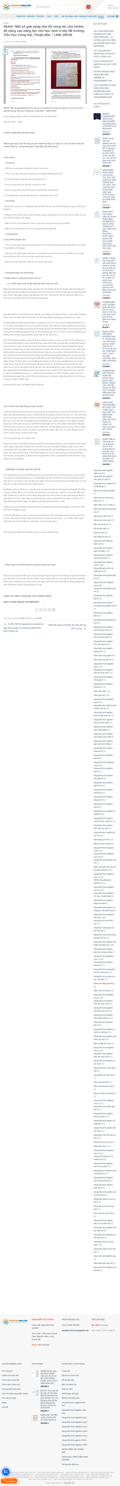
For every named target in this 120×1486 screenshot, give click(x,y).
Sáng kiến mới (69, 1483)
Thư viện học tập (9, 1398)
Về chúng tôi (7, 1371)
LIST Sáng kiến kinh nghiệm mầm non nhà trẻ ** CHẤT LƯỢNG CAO (105, 54)
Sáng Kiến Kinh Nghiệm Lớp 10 (20, 1476)
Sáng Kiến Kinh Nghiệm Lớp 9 (73, 1474)
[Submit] (88, 7)
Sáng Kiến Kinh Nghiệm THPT (74, 1445)
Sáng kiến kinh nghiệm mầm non (73, 1404)
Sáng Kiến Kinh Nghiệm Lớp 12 (72, 1476)
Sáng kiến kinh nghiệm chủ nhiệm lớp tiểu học (73, 1479)
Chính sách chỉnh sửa (11, 1384)
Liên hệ (5, 1407)
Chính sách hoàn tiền (10, 1380)
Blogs (101, 16)
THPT (56, 16)
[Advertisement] (60, 1298)
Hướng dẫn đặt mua (70, 1464)
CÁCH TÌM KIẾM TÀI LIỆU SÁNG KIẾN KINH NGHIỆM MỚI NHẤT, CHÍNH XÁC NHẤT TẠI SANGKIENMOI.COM (105, 91)
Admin (24, 41)
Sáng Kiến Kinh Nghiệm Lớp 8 (48, 1474)
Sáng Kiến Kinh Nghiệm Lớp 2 (74, 1422)
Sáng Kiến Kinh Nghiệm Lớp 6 (102, 1472)
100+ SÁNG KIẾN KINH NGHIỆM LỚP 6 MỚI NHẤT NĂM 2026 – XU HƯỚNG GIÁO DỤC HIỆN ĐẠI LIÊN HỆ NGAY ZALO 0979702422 (105, 38)
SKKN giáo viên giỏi (70, 1394)
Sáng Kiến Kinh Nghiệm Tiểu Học (74, 1411)
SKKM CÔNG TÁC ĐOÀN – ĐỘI (73, 1450)
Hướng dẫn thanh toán (11, 1389)
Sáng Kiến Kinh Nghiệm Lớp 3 (74, 1427)
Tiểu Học (40, 16)
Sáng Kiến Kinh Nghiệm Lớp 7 (22, 1474)
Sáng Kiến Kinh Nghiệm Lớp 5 (74, 1436)
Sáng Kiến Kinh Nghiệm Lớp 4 (74, 1431)
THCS (49, 16)
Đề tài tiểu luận (68, 1380)
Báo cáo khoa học (69, 1384)
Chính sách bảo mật (10, 1375)
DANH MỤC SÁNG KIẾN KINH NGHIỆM (75, 1458)
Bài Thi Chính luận (70, 16)
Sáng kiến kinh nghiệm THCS (74, 1440)
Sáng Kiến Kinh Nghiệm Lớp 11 (46, 1476)
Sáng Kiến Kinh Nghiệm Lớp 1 (74, 1418)
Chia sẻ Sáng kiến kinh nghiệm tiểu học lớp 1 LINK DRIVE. (105, 64)
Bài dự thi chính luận (70, 1375)
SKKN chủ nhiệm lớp (70, 1398)
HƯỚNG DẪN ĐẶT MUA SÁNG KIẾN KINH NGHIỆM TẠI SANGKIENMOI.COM (104, 76)
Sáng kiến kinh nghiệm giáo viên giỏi (20, 1472)
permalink (38, 618)
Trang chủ (20, 16)
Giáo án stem (67, 1389)
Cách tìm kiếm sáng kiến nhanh (15, 1394)
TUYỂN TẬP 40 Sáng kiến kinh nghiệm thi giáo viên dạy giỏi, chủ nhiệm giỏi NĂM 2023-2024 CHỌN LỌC (23, 627)
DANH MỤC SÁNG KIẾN (88, 16)
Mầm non (31, 16)
